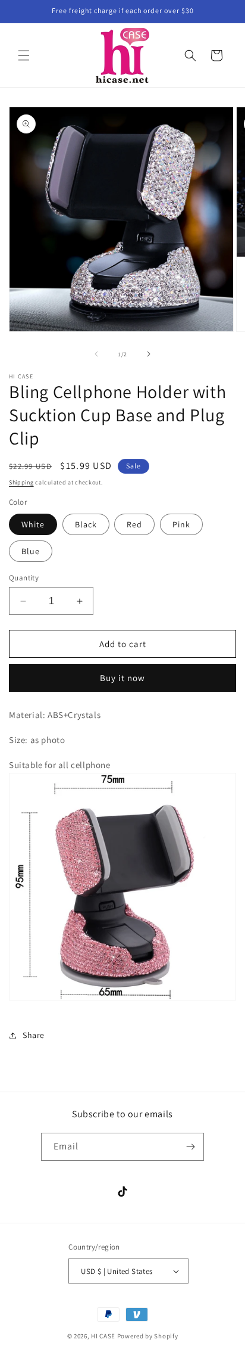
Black (86, 524)
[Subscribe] (190, 1147)
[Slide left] (96, 354)
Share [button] (34, 1035)
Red (134, 524)
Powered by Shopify (147, 1336)
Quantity (24, 578)
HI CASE (103, 1336)
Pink (181, 524)
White (33, 524)
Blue (30, 551)
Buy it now (122, 677)
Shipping (21, 482)
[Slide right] (149, 354)
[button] (24, 55)
